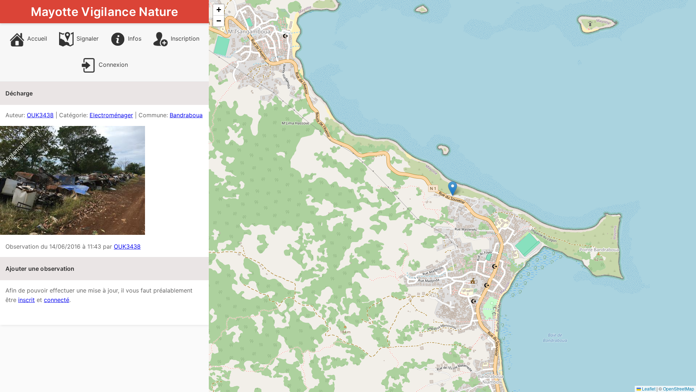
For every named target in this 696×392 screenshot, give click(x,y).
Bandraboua (186, 115)
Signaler (87, 38)
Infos (134, 38)
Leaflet (648, 388)
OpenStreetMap (678, 388)
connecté (56, 299)
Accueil (37, 38)
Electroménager (111, 115)
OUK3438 (40, 115)
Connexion (113, 64)
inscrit (26, 299)
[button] (452, 188)
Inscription (185, 38)
